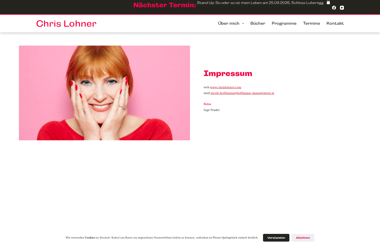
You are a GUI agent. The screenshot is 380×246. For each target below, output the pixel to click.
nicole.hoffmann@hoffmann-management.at (242, 93)
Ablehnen (303, 237)
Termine (311, 23)
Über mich (228, 23)
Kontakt (335, 23)
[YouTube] (342, 8)
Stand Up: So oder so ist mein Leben (229, 3)
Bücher (257, 23)
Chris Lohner (66, 23)
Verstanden (276, 237)
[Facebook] (328, 3)
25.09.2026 (279, 3)
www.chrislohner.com (225, 87)
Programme (284, 23)
